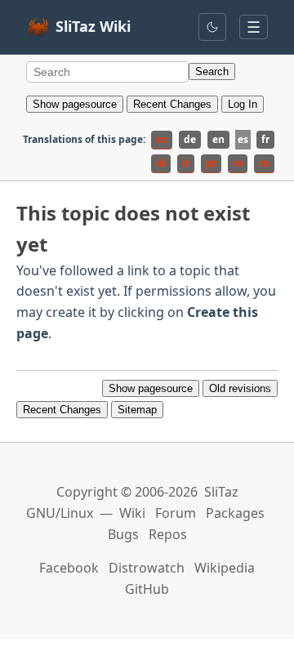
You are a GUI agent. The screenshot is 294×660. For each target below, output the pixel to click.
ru (264, 163)
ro (238, 163)
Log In (242, 104)
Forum (175, 513)
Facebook (69, 568)
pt (211, 163)
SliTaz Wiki (93, 26)
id (161, 163)
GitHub (147, 589)
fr (265, 139)
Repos (168, 534)
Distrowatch (147, 568)
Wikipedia (224, 568)
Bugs (123, 534)
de (190, 139)
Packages (235, 513)
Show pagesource (75, 104)
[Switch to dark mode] (212, 27)
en (218, 139)
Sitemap (137, 410)
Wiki (132, 513)
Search (212, 71)
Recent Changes (172, 104)
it (185, 163)
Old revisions (240, 388)
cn (161, 139)
